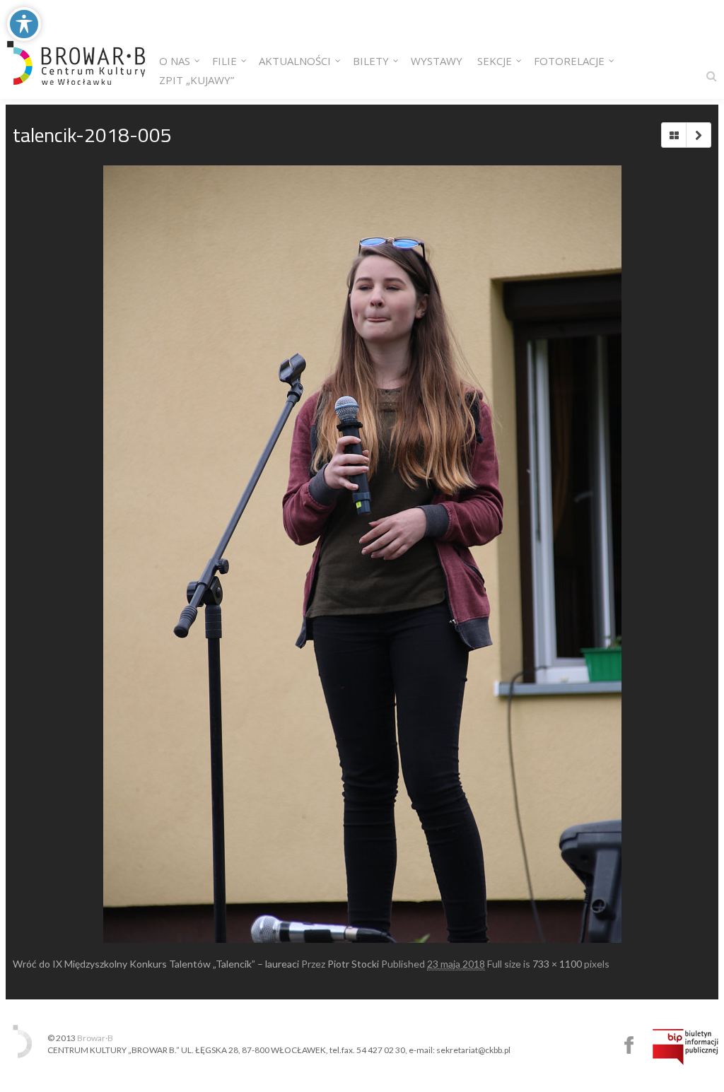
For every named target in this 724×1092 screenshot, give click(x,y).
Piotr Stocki (353, 964)
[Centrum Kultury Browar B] (76, 49)
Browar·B (95, 1038)
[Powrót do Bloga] (674, 135)
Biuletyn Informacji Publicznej (685, 1046)
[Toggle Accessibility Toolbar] (24, 24)
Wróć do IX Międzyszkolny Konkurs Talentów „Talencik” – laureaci (156, 964)
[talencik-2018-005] (362, 554)
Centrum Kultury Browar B (629, 1045)
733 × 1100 (557, 964)
